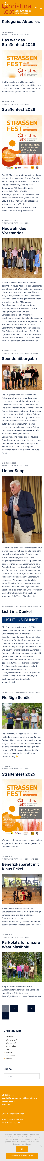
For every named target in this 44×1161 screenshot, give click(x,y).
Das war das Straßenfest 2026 (18, 42)
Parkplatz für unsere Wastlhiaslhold (21, 944)
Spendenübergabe (19, 358)
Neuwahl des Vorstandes (14, 230)
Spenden (34, 353)
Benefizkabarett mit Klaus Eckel (20, 866)
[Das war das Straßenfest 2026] (22, 63)
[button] (36, 8)
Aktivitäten (7, 35)
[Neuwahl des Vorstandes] (22, 258)
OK (22, 1149)
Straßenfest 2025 (18, 774)
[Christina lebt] (16, 7)
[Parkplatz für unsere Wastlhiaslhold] (22, 967)
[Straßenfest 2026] (22, 142)
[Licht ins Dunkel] (22, 619)
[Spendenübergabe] (22, 377)
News (27, 35)
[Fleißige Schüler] (22, 716)
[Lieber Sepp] (22, 509)
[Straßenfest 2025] (22, 807)
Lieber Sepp (13, 470)
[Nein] (41, 1146)
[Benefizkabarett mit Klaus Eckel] (22, 889)
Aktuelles (19, 35)
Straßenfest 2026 (18, 109)
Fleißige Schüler (17, 697)
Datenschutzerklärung (22, 1156)
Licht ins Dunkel (17, 611)
